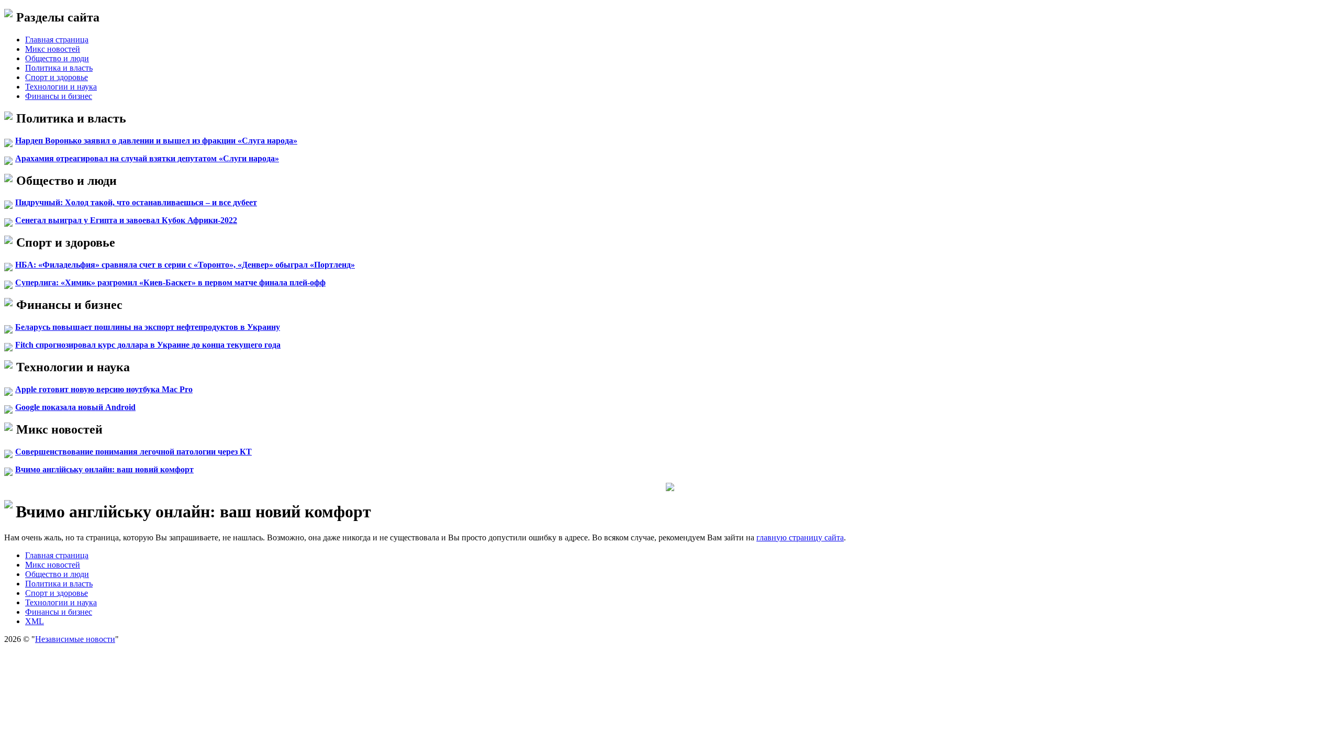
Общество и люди (57, 58)
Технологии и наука (61, 86)
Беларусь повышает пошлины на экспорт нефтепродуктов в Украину (147, 327)
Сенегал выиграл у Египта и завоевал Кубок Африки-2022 (126, 220)
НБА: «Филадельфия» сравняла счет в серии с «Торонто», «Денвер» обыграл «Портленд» (185, 264)
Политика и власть (59, 67)
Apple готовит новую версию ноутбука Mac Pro (104, 389)
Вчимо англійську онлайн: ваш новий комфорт (104, 469)
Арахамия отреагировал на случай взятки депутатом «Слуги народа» (147, 158)
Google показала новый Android (75, 407)
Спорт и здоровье (56, 77)
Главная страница (56, 39)
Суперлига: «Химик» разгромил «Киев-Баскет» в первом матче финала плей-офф (170, 282)
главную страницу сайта (800, 537)
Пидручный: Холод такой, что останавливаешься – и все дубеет (136, 202)
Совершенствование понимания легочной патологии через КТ (133, 451)
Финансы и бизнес (58, 96)
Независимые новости (75, 639)
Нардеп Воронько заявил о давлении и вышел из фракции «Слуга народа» (156, 140)
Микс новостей (52, 49)
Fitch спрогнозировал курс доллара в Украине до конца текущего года (148, 344)
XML (34, 621)
